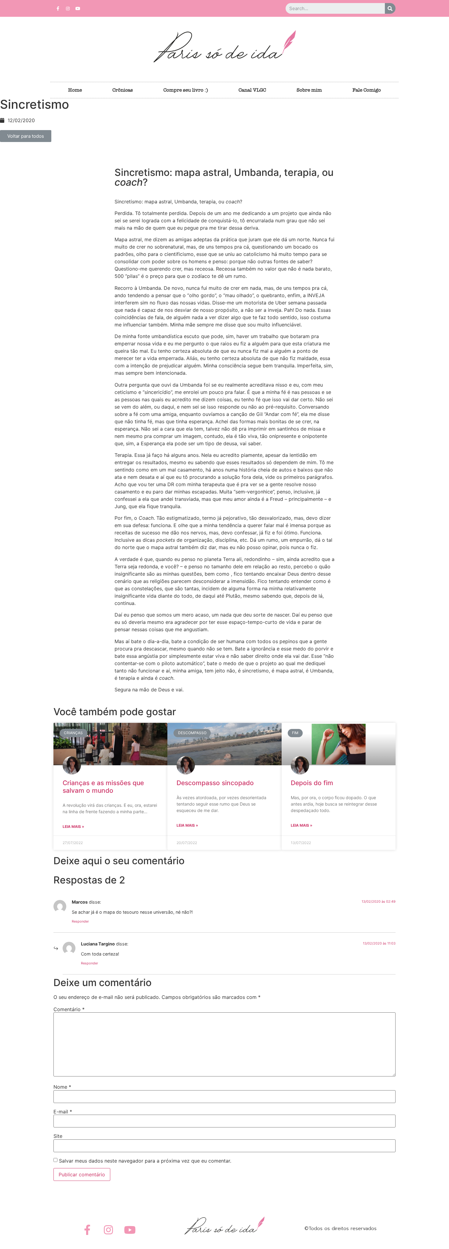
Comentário (69, 1009)
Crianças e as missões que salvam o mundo (103, 786)
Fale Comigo (366, 90)
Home (75, 90)
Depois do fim (312, 783)
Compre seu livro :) (185, 90)
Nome (62, 1086)
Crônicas (122, 90)
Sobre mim (309, 90)
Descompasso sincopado (215, 783)
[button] (25, 136)
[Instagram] (68, 8)
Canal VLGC (252, 90)
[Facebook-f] (57, 8)
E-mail (62, 1111)
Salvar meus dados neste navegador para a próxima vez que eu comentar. (145, 1160)
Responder (80, 921)
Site (57, 1136)
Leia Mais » (73, 826)
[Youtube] (78, 8)
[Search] (390, 8)
